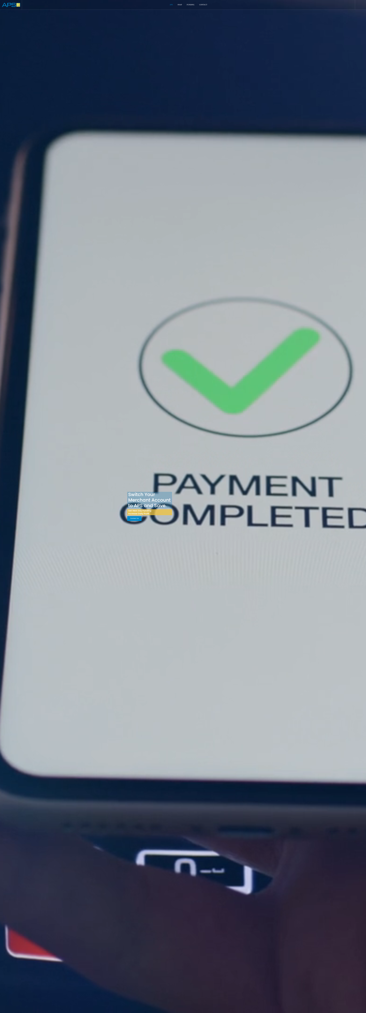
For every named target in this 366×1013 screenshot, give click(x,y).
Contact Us (134, 518)
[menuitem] (171, 5)
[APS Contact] (11, 5)
